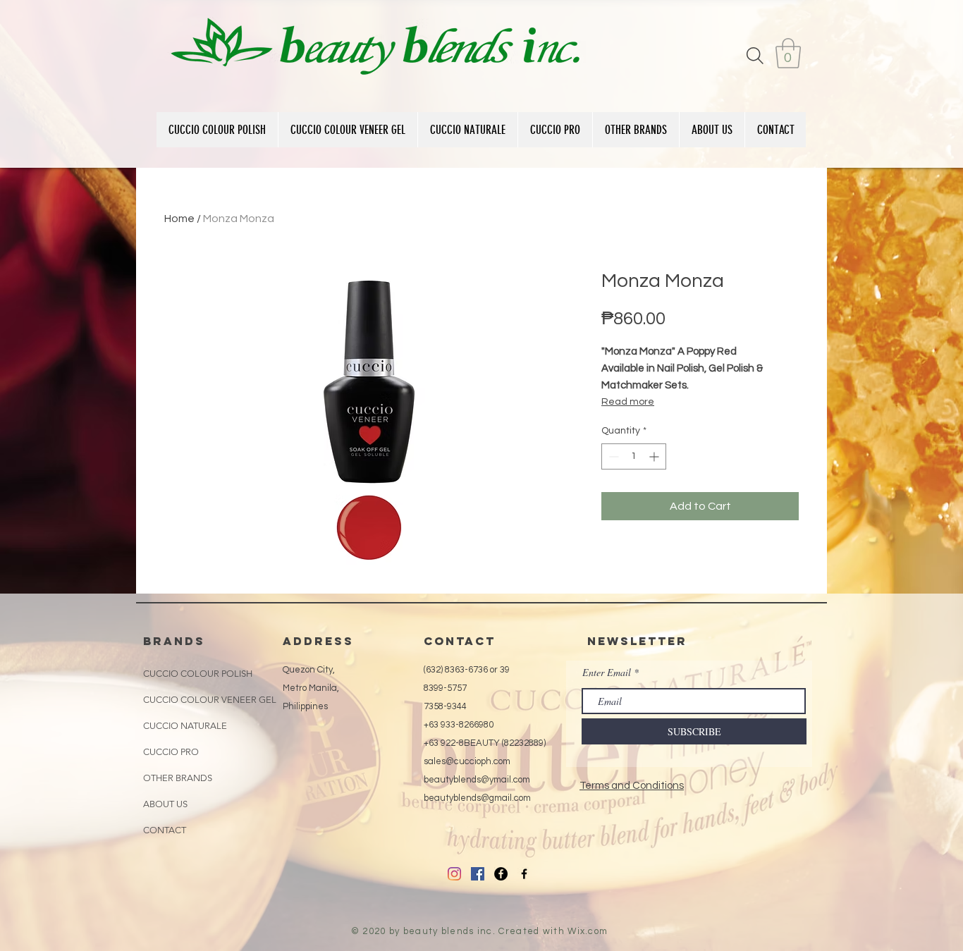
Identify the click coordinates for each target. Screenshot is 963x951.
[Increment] (655, 456)
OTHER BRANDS (177, 778)
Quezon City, (309, 670)
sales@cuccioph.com (467, 761)
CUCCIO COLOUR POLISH (197, 673)
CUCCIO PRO (171, 752)
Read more (627, 402)
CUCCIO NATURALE (185, 725)
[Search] (755, 55)
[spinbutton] (633, 456)
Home (179, 218)
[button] (788, 53)
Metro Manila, (311, 688)
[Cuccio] (454, 874)
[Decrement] (612, 456)
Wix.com (588, 931)
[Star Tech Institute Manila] (501, 874)
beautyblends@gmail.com (477, 798)
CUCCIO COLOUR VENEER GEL (209, 699)
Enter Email (606, 672)
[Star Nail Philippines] (524, 874)
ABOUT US (165, 804)
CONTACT (164, 830)
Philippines (305, 706)
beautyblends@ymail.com (477, 780)
